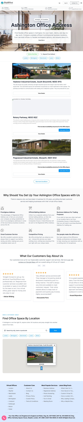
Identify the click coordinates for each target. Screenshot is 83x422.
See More (41, 364)
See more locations (41, 181)
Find (55, 330)
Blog (27, 393)
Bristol (57, 58)
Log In (66, 3)
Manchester (43, 58)
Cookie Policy (30, 398)
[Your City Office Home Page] (7, 3)
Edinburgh (12, 404)
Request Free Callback (49, 54)
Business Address (49, 388)
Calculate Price (64, 130)
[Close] (54, 345)
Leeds (51, 58)
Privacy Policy (30, 396)
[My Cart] (59, 3)
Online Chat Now (32, 54)
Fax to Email (47, 398)
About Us (29, 388)
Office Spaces (10, 12)
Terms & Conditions (32, 401)
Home (3, 12)
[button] (41, 368)
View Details (41, 93)
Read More (41, 40)
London (26, 58)
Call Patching (48, 396)
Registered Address (50, 391)
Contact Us (75, 3)
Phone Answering (49, 393)
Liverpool (11, 401)
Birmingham (34, 58)
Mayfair (11, 391)
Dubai (10, 409)
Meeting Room (48, 401)
